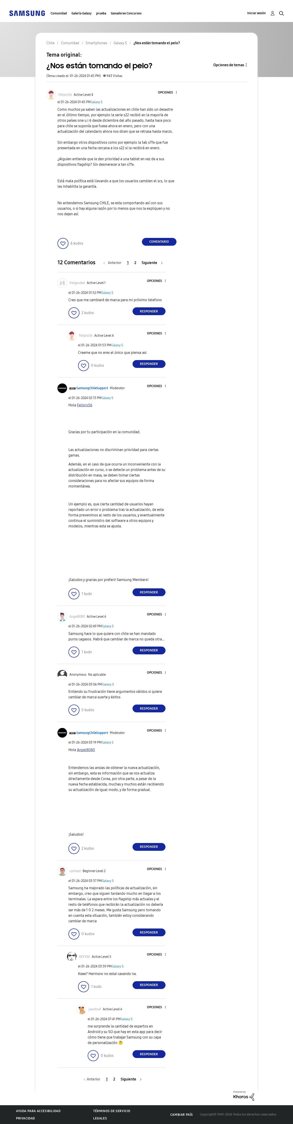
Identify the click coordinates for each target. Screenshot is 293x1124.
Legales (100, 1118)
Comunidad (59, 13)
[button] (168, 93)
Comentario (159, 242)
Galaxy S (97, 102)
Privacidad (25, 1118)
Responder (149, 311)
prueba (101, 13)
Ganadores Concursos (126, 13)
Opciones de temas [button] (228, 65)
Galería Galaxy (81, 13)
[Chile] (27, 13)
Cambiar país (181, 1115)
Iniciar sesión (256, 13)
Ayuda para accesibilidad (38, 1111)
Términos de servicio (111, 1111)
